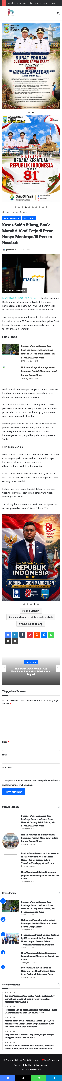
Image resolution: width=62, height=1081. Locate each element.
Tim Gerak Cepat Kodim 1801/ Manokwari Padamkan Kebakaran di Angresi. (31, 671)
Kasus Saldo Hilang (31, 623)
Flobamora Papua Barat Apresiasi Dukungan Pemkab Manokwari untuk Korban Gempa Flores (39, 371)
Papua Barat (29, 218)
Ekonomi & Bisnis (20, 212)
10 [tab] (46, 207)
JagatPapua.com (51, 1060)
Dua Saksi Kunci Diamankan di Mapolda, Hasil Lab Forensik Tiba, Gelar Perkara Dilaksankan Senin (38, 970)
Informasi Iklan (41, 1064)
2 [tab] (33, 112)
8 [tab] (39, 207)
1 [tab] (29, 112)
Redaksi (17, 1064)
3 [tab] (22, 207)
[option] (31, 668)
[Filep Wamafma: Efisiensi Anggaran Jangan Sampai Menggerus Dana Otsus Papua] (10, 878)
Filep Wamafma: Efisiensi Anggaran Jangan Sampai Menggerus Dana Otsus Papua (40, 875)
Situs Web (7, 767)
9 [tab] (43, 207)
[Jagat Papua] (11, 12)
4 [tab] (26, 207)
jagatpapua (11, 250)
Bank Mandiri (31, 610)
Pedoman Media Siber (31, 1069)
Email (5, 754)
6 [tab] (33, 207)
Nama (5, 741)
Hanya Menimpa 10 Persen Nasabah (32, 617)
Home (7, 212)
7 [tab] (36, 207)
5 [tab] (29, 207)
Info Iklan (27, 1064)
